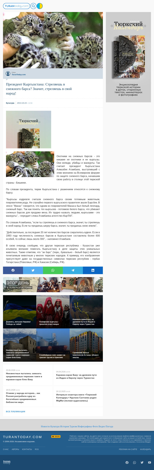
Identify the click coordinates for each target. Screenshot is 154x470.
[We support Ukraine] (40, 6)
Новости (45, 426)
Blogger (148, 442)
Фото (95, 426)
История (64, 426)
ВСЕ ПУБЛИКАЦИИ (15, 412)
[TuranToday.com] (16, 6)
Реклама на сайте (128, 449)
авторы (15, 449)
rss (37, 449)
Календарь (145, 449)
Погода (109, 426)
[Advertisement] (128, 147)
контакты (27, 449)
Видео (102, 426)
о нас (6, 449)
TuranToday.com (22, 437)
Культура (55, 426)
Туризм (73, 426)
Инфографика (85, 426)
